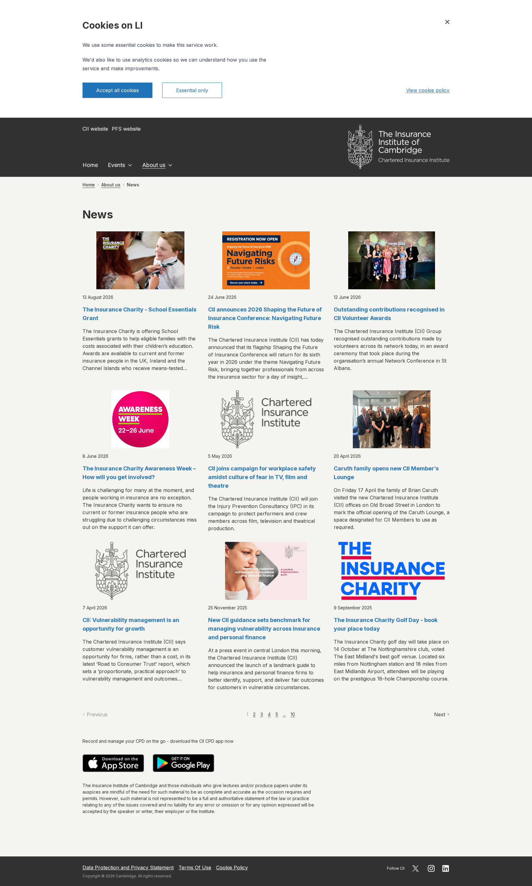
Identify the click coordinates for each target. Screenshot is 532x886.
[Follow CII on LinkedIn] (445, 868)
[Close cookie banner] (447, 22)
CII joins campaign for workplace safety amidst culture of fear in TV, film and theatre (262, 477)
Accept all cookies (117, 90)
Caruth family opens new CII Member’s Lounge (386, 472)
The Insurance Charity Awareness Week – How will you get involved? (139, 472)
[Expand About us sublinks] (170, 165)
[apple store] (113, 763)
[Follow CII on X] (415, 868)
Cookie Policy (232, 867)
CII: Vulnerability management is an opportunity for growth (131, 624)
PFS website (126, 129)
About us (153, 165)
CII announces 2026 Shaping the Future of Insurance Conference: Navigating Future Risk (265, 318)
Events (116, 165)
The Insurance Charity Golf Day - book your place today (385, 624)
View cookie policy (427, 90)
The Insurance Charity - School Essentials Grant (139, 313)
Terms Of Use (195, 867)
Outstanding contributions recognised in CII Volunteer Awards (389, 313)
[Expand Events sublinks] (129, 165)
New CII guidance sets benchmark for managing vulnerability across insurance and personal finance (264, 628)
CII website (95, 129)
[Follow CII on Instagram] (431, 868)
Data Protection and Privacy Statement (128, 867)
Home (90, 165)
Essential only (192, 90)
